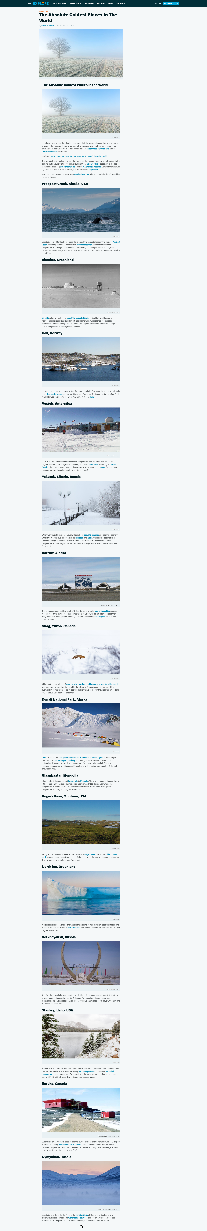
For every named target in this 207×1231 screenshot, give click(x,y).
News (110, 3)
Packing (101, 3)
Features (120, 3)
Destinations (59, 3)
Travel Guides (75, 3)
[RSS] (160, 3)
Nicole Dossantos (47, 26)
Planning (89, 3)
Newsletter (172, 3)
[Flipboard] (156, 3)
